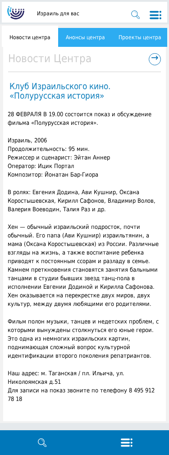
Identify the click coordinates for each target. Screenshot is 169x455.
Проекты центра (140, 37)
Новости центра (29, 37)
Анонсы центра (85, 37)
